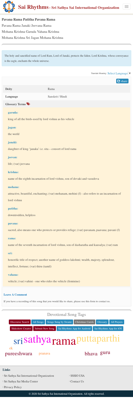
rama (64, 340)
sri (18, 340)
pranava (44, 353)
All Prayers (117, 322)
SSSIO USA (77, 376)
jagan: (12, 127)
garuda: (13, 112)
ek (11, 348)
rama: (12, 238)
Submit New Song (44, 328)
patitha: (13, 208)
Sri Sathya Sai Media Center (21, 381)
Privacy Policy (13, 387)
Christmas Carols (84, 322)
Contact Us (77, 381)
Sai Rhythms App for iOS (108, 328)
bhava (91, 353)
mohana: (13, 187)
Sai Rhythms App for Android (74, 328)
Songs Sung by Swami (59, 322)
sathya (37, 338)
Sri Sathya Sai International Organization (29, 376)
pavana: (13, 223)
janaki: (12, 142)
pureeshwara (18, 353)
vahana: (13, 274)
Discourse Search (19, 322)
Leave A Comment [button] (15, 294)
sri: (10, 253)
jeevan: (12, 157)
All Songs (38, 322)
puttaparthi (98, 337)
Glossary (102, 322)
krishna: (13, 172)
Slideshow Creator (21, 328)
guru (105, 352)
